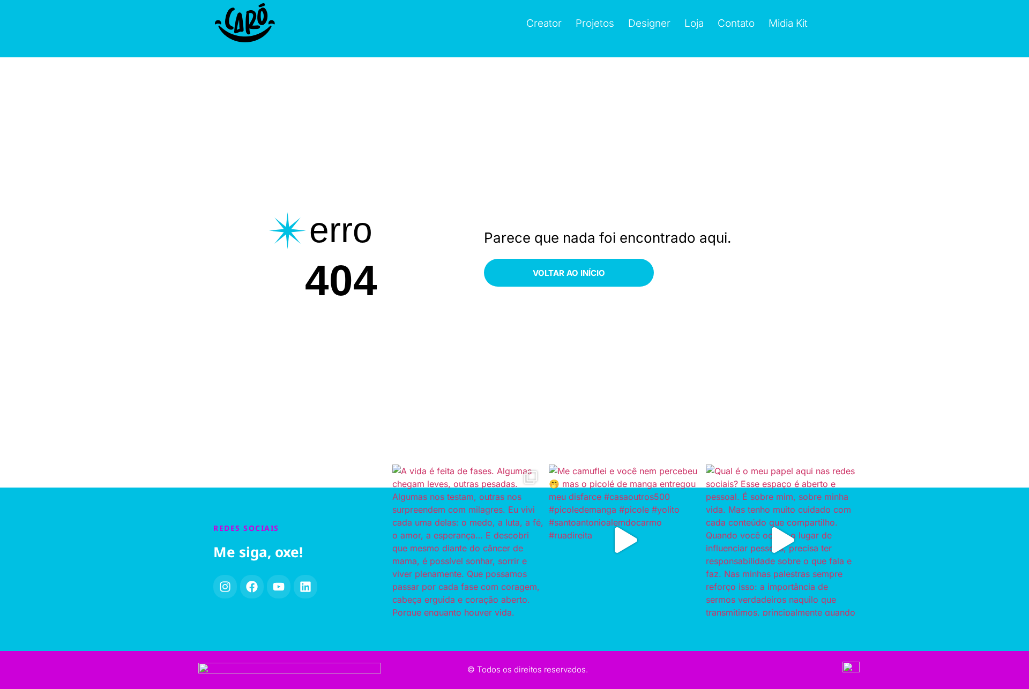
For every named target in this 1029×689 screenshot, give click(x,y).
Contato (736, 23)
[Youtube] (278, 586)
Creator (544, 23)
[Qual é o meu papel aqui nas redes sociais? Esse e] (781, 540)
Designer (649, 23)
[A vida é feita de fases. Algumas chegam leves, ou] (468, 540)
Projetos (595, 23)
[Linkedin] (305, 586)
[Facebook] (252, 586)
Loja (694, 23)
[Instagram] (225, 586)
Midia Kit (788, 23)
